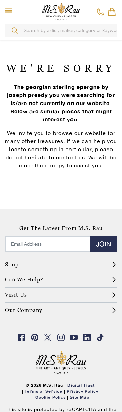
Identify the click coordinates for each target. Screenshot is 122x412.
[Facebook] (21, 337)
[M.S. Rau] (61, 11)
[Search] (14, 30)
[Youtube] (74, 337)
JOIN (103, 244)
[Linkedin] (87, 337)
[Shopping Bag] (112, 12)
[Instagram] (61, 337)
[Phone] (100, 11)
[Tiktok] (100, 337)
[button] (10, 11)
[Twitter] (48, 337)
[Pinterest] (34, 337)
